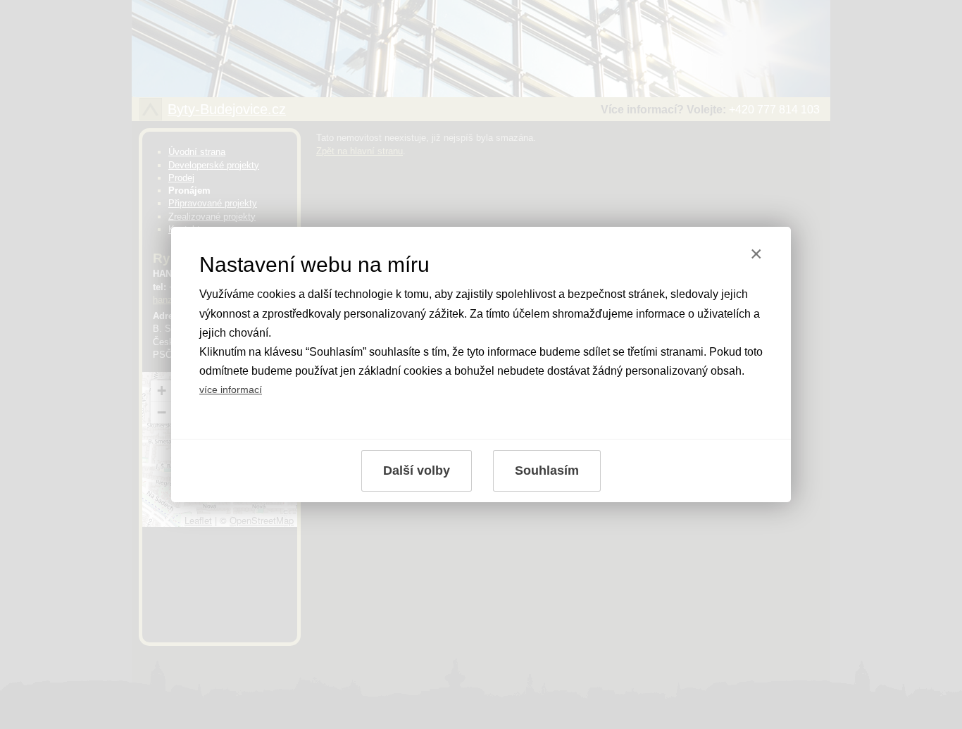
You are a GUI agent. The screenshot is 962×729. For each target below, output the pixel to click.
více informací (230, 389)
